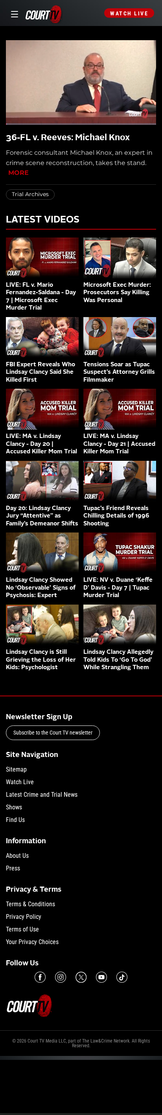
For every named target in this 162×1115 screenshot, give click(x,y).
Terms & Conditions (30, 904)
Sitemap (16, 769)
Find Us (15, 820)
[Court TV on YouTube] (101, 977)
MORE (18, 172)
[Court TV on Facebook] (40, 977)
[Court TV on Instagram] (60, 977)
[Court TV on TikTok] (121, 977)
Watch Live (129, 13)
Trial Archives (30, 194)
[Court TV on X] (81, 977)
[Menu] (13, 13)
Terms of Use (22, 929)
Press (13, 868)
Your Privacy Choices (32, 942)
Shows (14, 807)
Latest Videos (42, 220)
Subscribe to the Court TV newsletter (52, 732)
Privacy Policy (23, 916)
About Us (17, 855)
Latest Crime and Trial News (41, 794)
